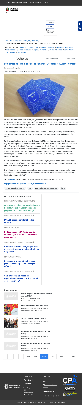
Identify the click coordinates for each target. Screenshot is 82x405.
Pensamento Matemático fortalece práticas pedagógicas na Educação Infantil (19, 263)
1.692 (74, 357)
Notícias (50, 32)
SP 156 (46, 3)
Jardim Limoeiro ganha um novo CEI (34, 318)
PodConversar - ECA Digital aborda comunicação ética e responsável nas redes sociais (20, 234)
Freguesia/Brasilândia (64, 47)
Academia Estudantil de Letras (15, 188)
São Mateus (10, 52)
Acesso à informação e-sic (14, 3)
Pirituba (59, 50)
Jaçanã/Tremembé (40, 50)
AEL (30, 188)
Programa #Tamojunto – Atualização (34, 305)
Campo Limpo (33, 47)
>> (5, 362)
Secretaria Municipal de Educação (17, 41)
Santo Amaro (69, 50)
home (63, 188)
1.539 (36, 357)
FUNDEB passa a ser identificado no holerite (20, 221)
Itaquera (28, 50)
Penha (51, 50)
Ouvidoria (25, 3)
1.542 (61, 357)
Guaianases (10, 50)
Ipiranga (20, 50)
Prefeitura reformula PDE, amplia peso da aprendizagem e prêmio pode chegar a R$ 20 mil (22, 249)
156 (45, 381)
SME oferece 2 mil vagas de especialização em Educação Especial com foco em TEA (21, 278)
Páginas (51, 31)
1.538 (28, 357)
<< (10, 357)
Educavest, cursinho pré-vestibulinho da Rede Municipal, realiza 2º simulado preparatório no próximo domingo (22, 208)
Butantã (23, 47)
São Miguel (21, 52)
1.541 (52, 357)
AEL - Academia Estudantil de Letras (46, 188)
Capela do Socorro (47, 47)
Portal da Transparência (36, 3)
